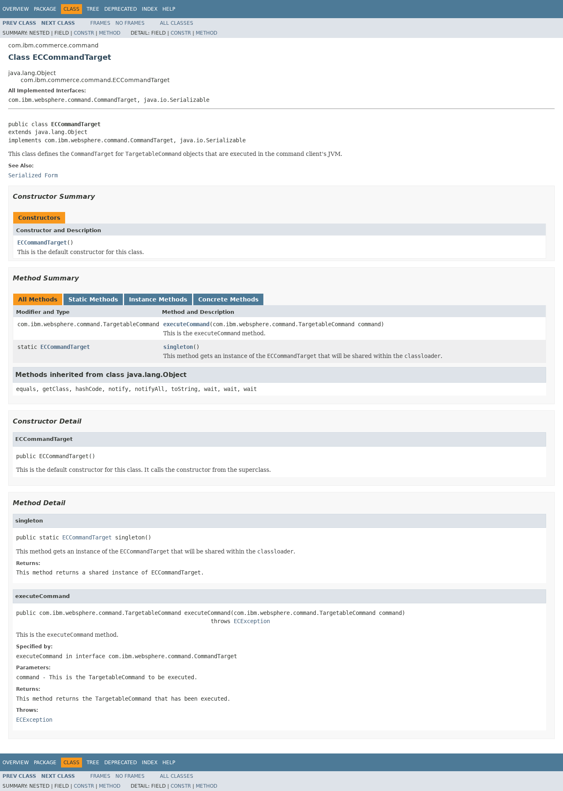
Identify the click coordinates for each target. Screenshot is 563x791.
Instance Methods (158, 299)
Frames (100, 23)
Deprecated (120, 9)
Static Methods (93, 299)
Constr (84, 33)
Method (109, 33)
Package (45, 9)
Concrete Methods (228, 299)
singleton (178, 347)
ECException (252, 621)
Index (149, 9)
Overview (15, 9)
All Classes (176, 23)
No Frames (130, 23)
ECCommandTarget (42, 242)
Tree (93, 9)
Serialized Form (33, 175)
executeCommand (186, 324)
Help (168, 9)
